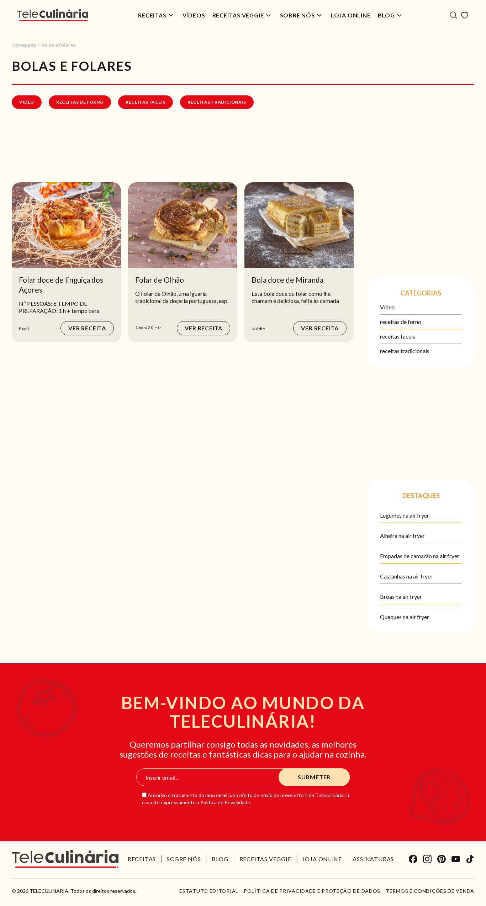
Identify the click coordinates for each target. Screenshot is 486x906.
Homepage (24, 45)
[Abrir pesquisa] (453, 15)
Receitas (152, 15)
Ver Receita (87, 328)
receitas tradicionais (216, 102)
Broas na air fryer (401, 596)
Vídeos (194, 15)
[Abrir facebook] (413, 859)
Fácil (24, 328)
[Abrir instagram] (427, 859)
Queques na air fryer (404, 616)
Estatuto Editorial (208, 891)
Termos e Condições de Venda (430, 891)
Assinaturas (373, 858)
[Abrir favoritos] (464, 15)
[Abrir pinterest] (441, 859)
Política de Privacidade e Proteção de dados (312, 891)
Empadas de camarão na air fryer (419, 555)
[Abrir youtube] (455, 859)
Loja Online (351, 15)
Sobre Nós (297, 15)
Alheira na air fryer (402, 535)
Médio (258, 328)
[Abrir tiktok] (470, 859)
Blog (386, 15)
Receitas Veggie (238, 15)
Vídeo (26, 102)
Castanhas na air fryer (406, 576)
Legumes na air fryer (404, 515)
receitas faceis (145, 102)
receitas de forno (80, 102)
